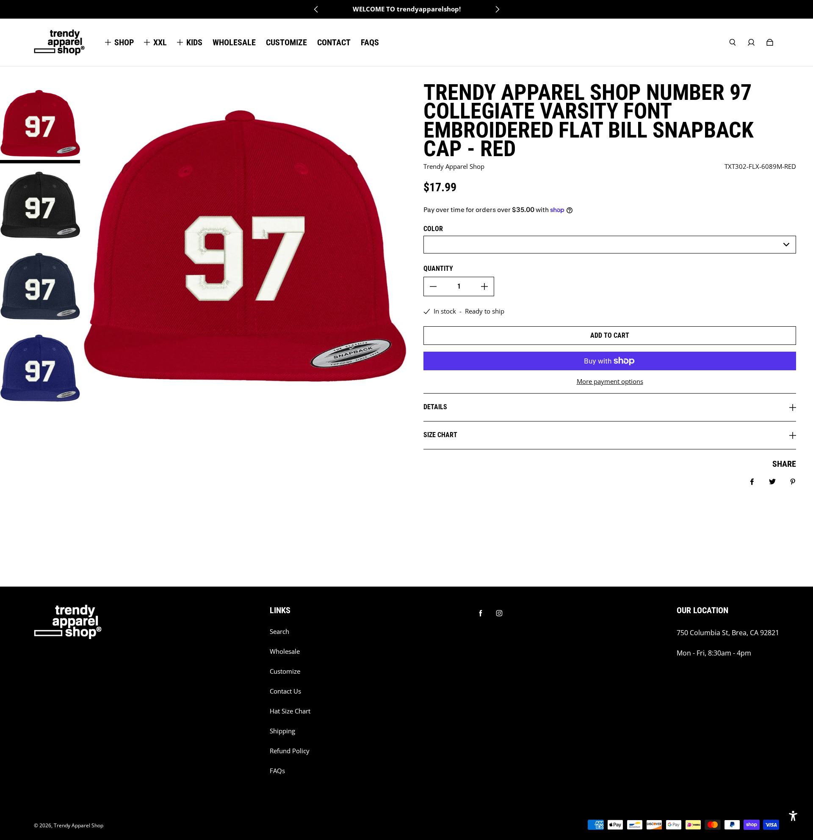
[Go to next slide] (497, 9)
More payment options (610, 381)
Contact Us (285, 691)
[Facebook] (480, 613)
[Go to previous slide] (316, 9)
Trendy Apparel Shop (78, 825)
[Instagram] (499, 613)
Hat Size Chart (290, 711)
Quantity (438, 268)
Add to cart (609, 335)
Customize (285, 671)
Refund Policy (290, 750)
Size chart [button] (440, 435)
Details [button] (435, 407)
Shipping (282, 731)
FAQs (277, 770)
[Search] (732, 42)
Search (279, 631)
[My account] (751, 42)
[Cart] (769, 42)
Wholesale (285, 651)
